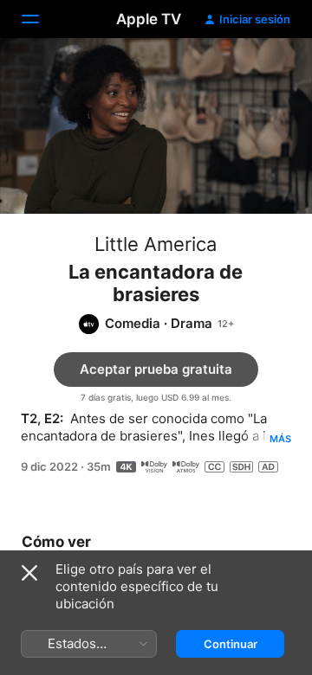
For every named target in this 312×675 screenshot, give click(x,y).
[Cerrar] (29, 573)
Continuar (230, 644)
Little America (155, 244)
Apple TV (148, 19)
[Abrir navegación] (41, 19)
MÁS (280, 439)
